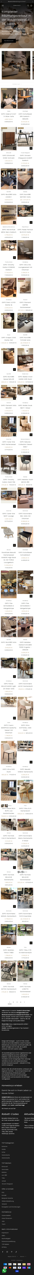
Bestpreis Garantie (7, 1198)
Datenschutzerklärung (8, 1241)
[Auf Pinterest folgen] (12, 1252)
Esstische (4, 1146)
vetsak (4, 1181)
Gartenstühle (6, 1158)
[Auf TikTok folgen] (16, 1252)
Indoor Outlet (16, 65)
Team (3, 1224)
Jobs (3, 1221)
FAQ (3, 1192)
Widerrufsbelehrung (8, 1201)
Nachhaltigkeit (6, 1238)
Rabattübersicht (8, 41)
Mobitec (4, 1172)
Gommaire (5, 1169)
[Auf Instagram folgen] (7, 1252)
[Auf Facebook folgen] (2, 1252)
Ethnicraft (5, 1166)
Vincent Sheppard (7, 1184)
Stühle (4, 1149)
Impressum (5, 1233)
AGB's (3, 1235)
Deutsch (22, 1256)
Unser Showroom (7, 1218)
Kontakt (4, 1195)
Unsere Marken (6, 1215)
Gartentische (6, 1155)
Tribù (3, 1178)
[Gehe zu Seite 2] (24, 1002)
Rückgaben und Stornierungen (11, 1207)
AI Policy (4, 1247)
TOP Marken (5, 1244)
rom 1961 (4, 1175)
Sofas (3, 1152)
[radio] (2, 805)
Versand (4, 1204)
